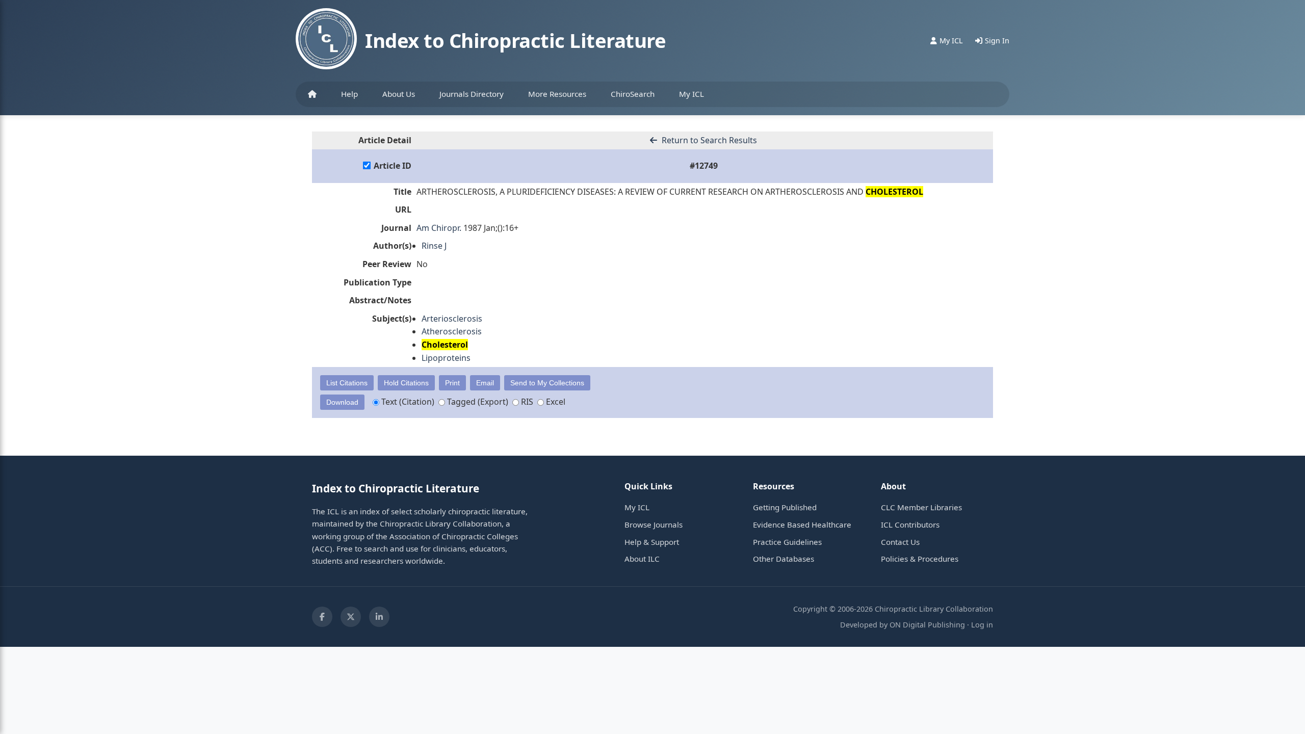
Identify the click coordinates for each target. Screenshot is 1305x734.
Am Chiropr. (438, 227)
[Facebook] (322, 617)
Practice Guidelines (787, 542)
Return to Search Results (708, 140)
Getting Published (785, 507)
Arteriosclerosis (452, 318)
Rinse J (434, 245)
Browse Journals (653, 524)
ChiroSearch (633, 94)
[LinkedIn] (379, 617)
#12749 (704, 165)
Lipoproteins (446, 357)
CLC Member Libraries (921, 507)
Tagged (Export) (476, 401)
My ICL (691, 94)
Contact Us (900, 542)
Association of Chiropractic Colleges (453, 536)
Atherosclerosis (452, 331)
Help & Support (651, 542)
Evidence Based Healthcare (802, 524)
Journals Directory (471, 94)
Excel (554, 401)
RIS (526, 401)
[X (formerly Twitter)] (351, 617)
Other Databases (783, 559)
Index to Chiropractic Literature (515, 40)
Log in (982, 625)
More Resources (557, 94)
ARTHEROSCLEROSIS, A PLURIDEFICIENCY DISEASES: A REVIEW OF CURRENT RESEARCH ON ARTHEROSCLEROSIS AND (669, 191)
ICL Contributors (910, 524)
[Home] (312, 94)
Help (349, 94)
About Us (398, 94)
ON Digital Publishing (927, 625)
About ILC (642, 559)
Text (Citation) (406, 401)
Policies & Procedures (919, 559)
